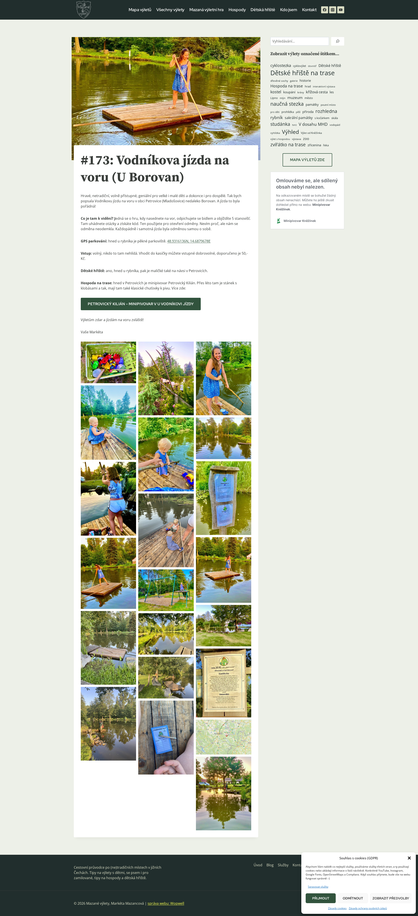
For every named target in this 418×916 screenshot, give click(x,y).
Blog (270, 865)
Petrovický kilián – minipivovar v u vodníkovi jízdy (141, 303)
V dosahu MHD (313, 124)
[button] (409, 858)
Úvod (258, 865)
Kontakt (309, 9)
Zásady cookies (337, 908)
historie (305, 80)
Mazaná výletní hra (206, 9)
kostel (275, 91)
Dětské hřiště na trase (302, 72)
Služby (283, 865)
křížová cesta (317, 91)
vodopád (335, 125)
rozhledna (326, 111)
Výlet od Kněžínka (311, 133)
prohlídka (287, 112)
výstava (296, 139)
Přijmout (320, 898)
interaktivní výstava (324, 86)
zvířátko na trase (288, 144)
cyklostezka (280, 65)
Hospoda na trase (286, 86)
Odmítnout (353, 898)
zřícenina (314, 145)
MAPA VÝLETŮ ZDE (307, 159)
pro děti (275, 112)
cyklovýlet (299, 66)
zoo (306, 138)
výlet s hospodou (280, 139)
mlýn (282, 98)
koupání (289, 92)
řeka (326, 145)
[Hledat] (337, 41)
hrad (308, 86)
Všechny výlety (170, 9)
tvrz (294, 125)
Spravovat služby (318, 887)
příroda (308, 111)
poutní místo (328, 105)
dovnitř (312, 66)
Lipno (274, 98)
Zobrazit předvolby (390, 898)
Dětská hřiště (263, 9)
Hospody (237, 9)
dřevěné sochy (279, 81)
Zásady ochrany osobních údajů (368, 908)
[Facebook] (324, 9)
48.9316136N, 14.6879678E (189, 241)
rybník (276, 117)
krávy (300, 92)
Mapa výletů (140, 9)
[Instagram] (332, 9)
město (309, 98)
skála (334, 118)
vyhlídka (275, 133)
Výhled (290, 131)
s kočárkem (322, 118)
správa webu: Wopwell (166, 903)
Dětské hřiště (330, 65)
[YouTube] (340, 9)
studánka (280, 124)
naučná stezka (287, 103)
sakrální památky (299, 117)
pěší (298, 112)
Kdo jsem (288, 9)
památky (312, 104)
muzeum (295, 97)
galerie (294, 80)
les (332, 92)
